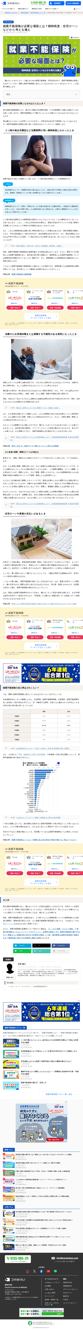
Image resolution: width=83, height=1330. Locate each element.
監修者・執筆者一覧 (51, 1299)
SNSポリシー (67, 1293)
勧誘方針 (66, 1296)
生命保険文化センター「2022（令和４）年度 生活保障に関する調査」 (43, 748)
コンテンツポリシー (70, 1303)
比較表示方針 (67, 1282)
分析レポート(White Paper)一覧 (51, 1304)
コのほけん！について (52, 1282)
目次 (8, 94)
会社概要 (48, 1286)
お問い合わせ (49, 1289)
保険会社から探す (37, 8)
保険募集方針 (67, 1286)
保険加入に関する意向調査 (34, 754)
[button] (56, 3)
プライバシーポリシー (70, 1289)
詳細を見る (14, 303)
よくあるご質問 (50, 1293)
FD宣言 (65, 1299)
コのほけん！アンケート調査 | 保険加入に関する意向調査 (38, 818)
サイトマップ (49, 1296)
